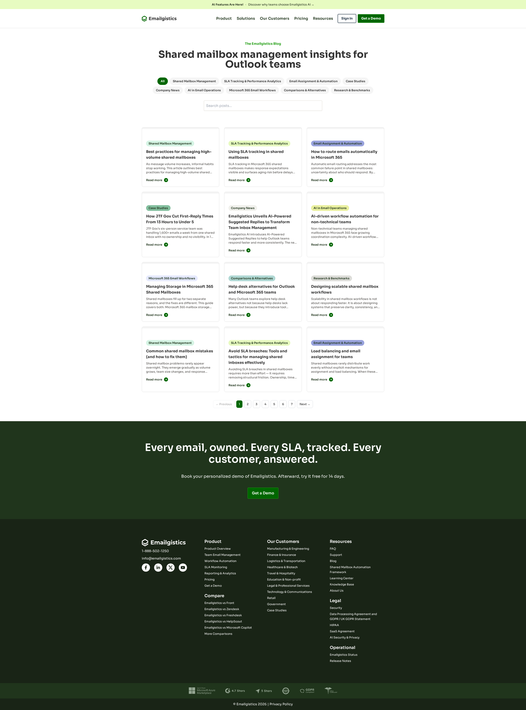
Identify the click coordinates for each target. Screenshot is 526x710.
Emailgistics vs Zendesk (221, 609)
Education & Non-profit (284, 579)
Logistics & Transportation (286, 561)
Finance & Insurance (281, 555)
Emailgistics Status (344, 655)
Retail (271, 598)
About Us (337, 590)
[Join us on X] (170, 567)
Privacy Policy (281, 704)
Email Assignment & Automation (313, 81)
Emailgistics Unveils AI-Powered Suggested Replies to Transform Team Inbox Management (259, 222)
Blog (333, 561)
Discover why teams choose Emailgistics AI (263, 4)
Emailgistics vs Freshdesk (223, 615)
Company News (168, 90)
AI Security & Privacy (345, 637)
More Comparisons (218, 634)
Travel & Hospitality (281, 573)
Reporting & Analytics (220, 573)
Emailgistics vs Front (219, 603)
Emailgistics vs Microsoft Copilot (228, 627)
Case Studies (355, 81)
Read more (154, 180)
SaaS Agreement (342, 631)
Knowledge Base (342, 584)
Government (276, 604)
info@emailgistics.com (161, 558)
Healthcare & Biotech (282, 567)
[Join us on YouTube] (183, 567)
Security (336, 608)
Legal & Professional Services (288, 585)
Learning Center (341, 578)
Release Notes (340, 661)
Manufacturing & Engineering (288, 548)
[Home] (159, 19)
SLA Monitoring (215, 567)
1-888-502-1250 (155, 551)
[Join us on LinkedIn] (158, 567)
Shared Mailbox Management (194, 81)
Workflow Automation (220, 561)
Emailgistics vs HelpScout (223, 621)
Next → (305, 404)
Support (336, 555)
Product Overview (217, 548)
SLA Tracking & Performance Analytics (252, 81)
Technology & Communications (289, 592)
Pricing (301, 18)
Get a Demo (263, 493)
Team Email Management (222, 555)
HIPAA (334, 625)
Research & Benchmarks (352, 90)
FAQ (333, 548)
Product (224, 18)
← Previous (224, 404)
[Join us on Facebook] (146, 567)
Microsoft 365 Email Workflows (252, 90)
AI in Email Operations (204, 90)
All (163, 81)
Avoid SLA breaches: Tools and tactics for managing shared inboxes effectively (257, 357)
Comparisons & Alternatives (305, 90)
